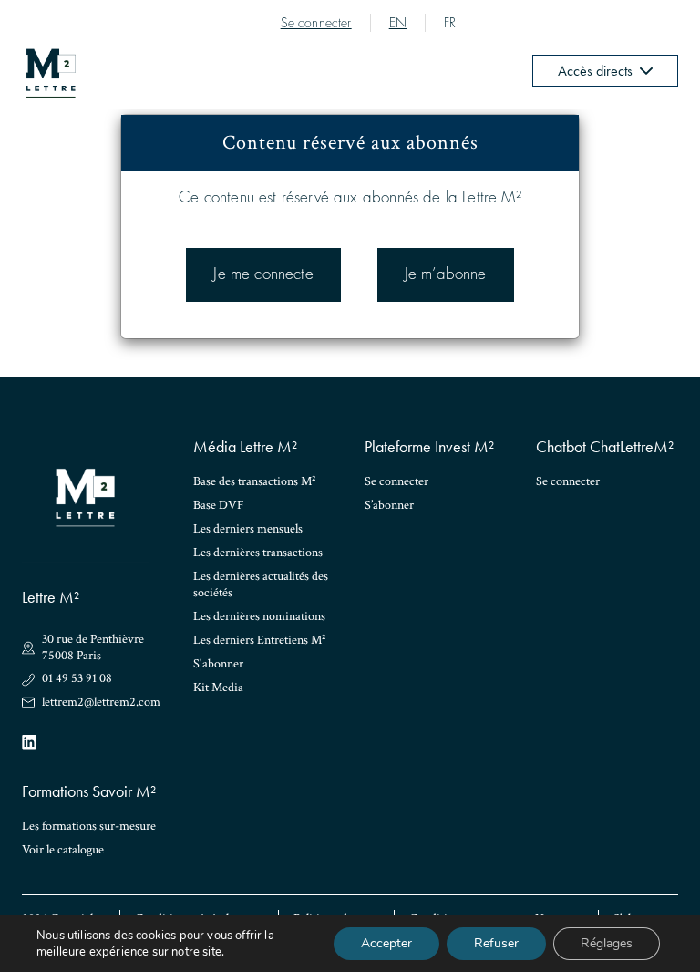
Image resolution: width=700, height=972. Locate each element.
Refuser (496, 943)
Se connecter (316, 22)
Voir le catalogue (63, 850)
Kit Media (218, 687)
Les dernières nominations (259, 616)
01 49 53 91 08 (77, 679)
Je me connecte (263, 274)
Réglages (607, 943)
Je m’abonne (446, 274)
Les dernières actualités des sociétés (260, 584)
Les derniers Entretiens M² (259, 640)
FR (450, 22)
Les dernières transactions (258, 552)
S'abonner (218, 664)
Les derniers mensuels (248, 529)
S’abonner (389, 505)
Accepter (386, 943)
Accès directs (595, 70)
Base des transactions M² (254, 481)
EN (398, 22)
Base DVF (218, 505)
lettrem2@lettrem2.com (101, 702)
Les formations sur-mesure (89, 826)
